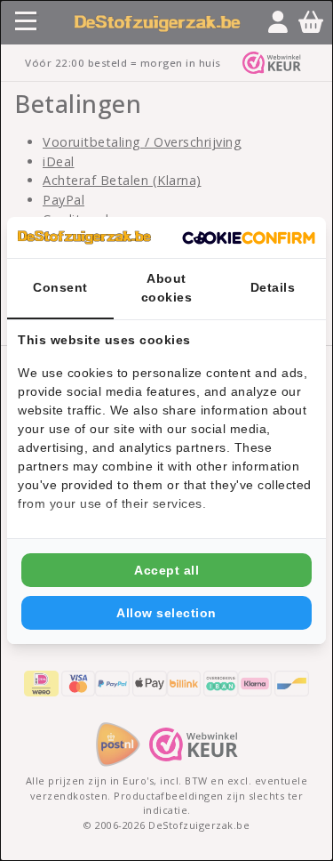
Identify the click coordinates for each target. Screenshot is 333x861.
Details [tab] (273, 287)
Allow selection (166, 613)
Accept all (166, 570)
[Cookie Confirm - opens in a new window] (248, 237)
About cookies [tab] (167, 287)
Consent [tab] (60, 287)
